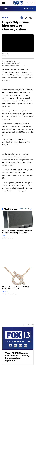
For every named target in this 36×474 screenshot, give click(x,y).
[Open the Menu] (3, 2)
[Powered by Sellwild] (31, 325)
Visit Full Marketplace (27, 209)
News (5, 17)
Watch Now (30, 3)
